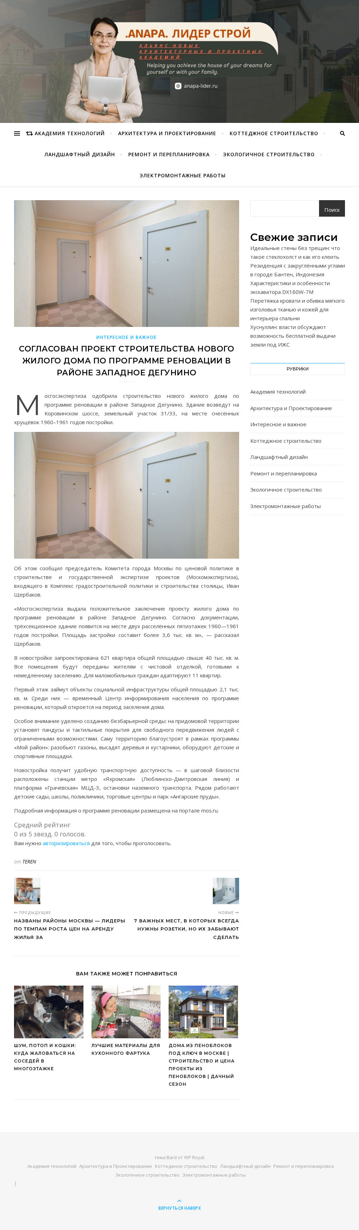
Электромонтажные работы (183, 175)
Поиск (332, 209)
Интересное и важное (126, 337)
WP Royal (194, 1157)
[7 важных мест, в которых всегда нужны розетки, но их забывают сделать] (226, 891)
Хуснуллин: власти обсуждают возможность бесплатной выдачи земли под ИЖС (293, 335)
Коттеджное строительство (274, 133)
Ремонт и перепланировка (169, 154)
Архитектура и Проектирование (167, 133)
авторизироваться (66, 843)
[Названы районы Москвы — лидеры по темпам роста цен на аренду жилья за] (27, 891)
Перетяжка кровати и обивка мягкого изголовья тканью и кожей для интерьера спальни (297, 309)
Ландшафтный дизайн (80, 154)
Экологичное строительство (269, 154)
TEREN (29, 861)
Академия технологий (70, 133)
